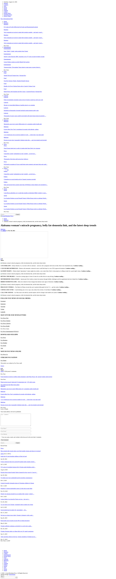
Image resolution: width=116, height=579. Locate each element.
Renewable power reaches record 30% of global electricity (15, 520)
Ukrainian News (8, 14)
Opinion (6, 10)
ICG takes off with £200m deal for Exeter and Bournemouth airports (21, 27)
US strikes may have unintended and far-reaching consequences (16, 477)
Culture (5, 12)
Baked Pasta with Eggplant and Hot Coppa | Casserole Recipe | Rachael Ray (23, 91)
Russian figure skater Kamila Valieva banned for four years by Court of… (19, 472)
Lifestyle (6, 95)
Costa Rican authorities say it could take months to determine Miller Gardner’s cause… (25, 193)
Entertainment (7, 47)
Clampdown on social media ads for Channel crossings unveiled (20, 179)
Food (5, 71)
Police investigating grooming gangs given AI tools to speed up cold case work (23, 99)
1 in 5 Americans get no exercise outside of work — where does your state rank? (24, 134)
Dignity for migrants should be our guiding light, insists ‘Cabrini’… (17, 494)
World (5, 9)
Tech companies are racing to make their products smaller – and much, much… (23, 32)
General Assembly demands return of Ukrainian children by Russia (17, 483)
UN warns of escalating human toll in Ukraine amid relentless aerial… (18, 467)
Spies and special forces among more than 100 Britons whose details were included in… (26, 184)
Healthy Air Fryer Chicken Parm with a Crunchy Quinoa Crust (19, 86)
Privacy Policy (7, 16)
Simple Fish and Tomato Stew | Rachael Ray (15, 75)
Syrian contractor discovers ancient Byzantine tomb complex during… (18, 461)
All (8, 170)
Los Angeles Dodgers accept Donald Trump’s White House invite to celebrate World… (25, 198)
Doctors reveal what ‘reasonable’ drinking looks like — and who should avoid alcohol (25, 140)
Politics (5, 168)
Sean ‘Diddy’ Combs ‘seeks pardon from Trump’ (16, 51)
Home (5, 21)
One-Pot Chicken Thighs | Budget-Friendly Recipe (16, 81)
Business (6, 23)
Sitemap (6, 3)
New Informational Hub (7, 18)
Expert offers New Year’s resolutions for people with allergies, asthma (21, 129)
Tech (5, 6)
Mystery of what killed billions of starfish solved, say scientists (19, 105)
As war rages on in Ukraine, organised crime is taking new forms (17, 504)
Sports (5, 188)
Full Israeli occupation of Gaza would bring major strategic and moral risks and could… (25, 164)
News (5, 144)
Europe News (7, 13)
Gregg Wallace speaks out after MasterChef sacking (17, 62)
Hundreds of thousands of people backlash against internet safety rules (21, 110)
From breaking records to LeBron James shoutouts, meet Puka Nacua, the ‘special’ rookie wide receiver (26, 376)
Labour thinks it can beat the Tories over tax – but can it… (15, 499)
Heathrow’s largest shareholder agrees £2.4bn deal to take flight (16, 488)
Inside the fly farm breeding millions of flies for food (14, 456)
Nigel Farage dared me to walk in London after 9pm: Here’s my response (22, 148)
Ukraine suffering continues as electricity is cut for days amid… (16, 526)
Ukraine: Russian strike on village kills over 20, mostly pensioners (17, 531)
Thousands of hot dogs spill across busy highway (16, 159)
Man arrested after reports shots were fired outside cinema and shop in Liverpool (21, 451)
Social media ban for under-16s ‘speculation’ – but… (14, 510)
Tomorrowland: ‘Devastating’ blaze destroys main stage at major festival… (22, 67)
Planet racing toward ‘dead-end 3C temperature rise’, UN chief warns (18, 382)
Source (2, 366)
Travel (5, 7)
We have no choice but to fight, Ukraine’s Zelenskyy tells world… (17, 515)
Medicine (6, 120)
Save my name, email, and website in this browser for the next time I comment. (21, 437)
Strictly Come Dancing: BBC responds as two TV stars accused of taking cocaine (24, 56)
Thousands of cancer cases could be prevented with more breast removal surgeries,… (25, 116)
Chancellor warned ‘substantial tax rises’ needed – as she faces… (20, 153)
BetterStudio (12, 574)
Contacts (6, 4)
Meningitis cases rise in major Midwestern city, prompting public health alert (23, 124)
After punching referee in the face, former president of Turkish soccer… (18, 536)
